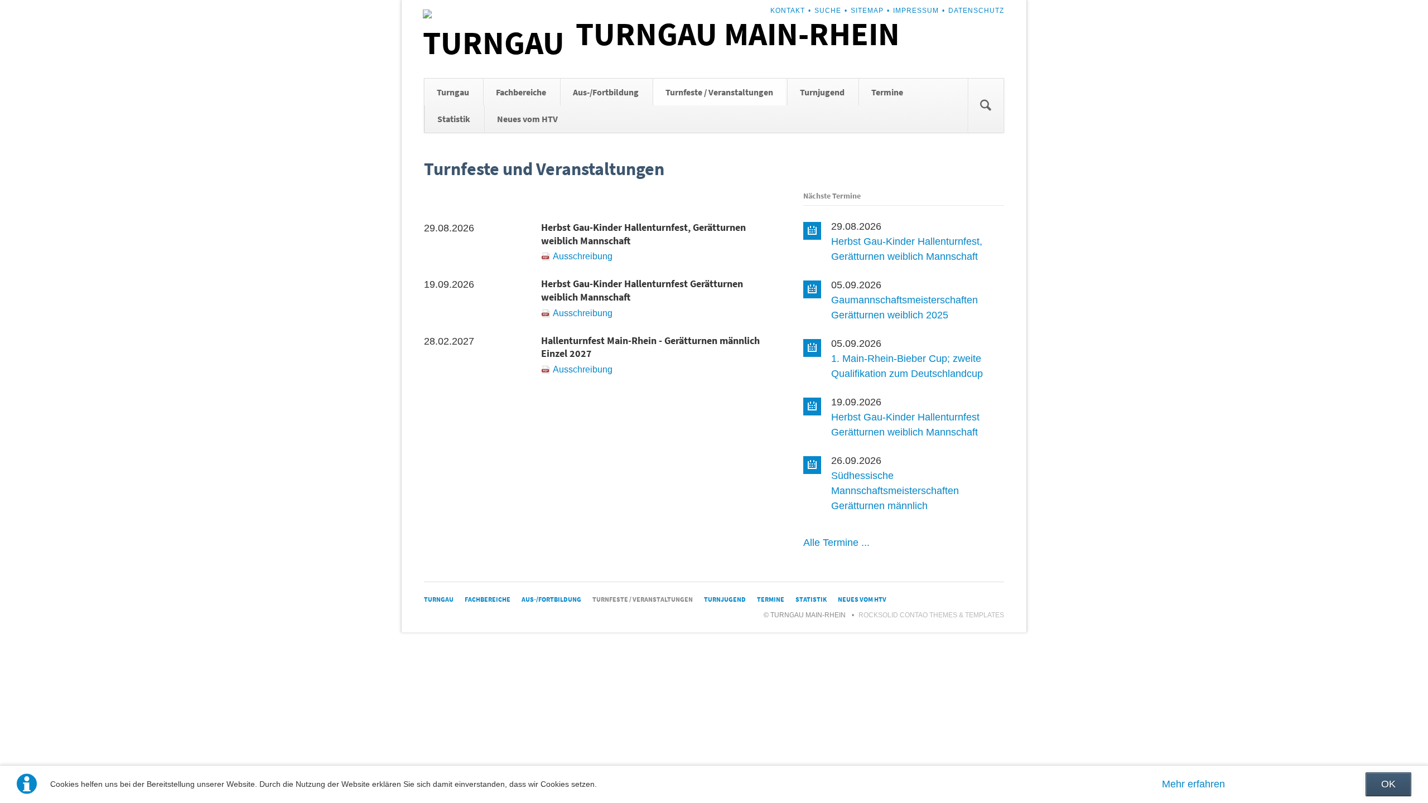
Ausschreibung (582, 256)
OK (1388, 784)
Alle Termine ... (836, 542)
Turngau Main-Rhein (738, 33)
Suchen (986, 105)
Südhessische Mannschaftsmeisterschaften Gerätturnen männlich (895, 490)
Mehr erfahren (1193, 784)
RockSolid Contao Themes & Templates (931, 615)
